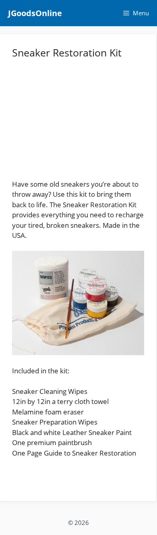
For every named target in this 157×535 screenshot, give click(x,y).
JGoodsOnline (35, 13)
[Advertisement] (78, 122)
